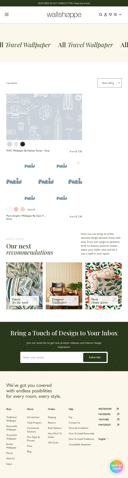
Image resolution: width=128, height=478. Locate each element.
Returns (52, 422)
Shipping (52, 417)
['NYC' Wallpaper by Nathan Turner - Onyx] (22, 144)
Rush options (55, 428)
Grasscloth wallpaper (11, 436)
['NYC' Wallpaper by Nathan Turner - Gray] (9, 144)
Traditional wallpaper (11, 418)
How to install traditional (81, 439)
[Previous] (10, 118)
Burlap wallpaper (11, 445)
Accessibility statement (80, 444)
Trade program (34, 422)
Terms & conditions (78, 428)
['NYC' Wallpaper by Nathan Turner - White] (16, 144)
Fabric (9, 464)
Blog (29, 451)
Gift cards (53, 442)
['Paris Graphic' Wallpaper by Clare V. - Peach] (22, 209)
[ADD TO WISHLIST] (78, 97)
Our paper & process (33, 438)
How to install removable (81, 433)
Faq (70, 417)
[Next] (78, 118)
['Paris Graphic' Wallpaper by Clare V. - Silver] (9, 209)
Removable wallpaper (11, 427)
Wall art (10, 458)
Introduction (33, 417)
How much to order (55, 435)
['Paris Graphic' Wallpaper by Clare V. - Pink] (16, 209)
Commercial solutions (33, 429)
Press (29, 446)
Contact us (74, 422)
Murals (9, 453)
